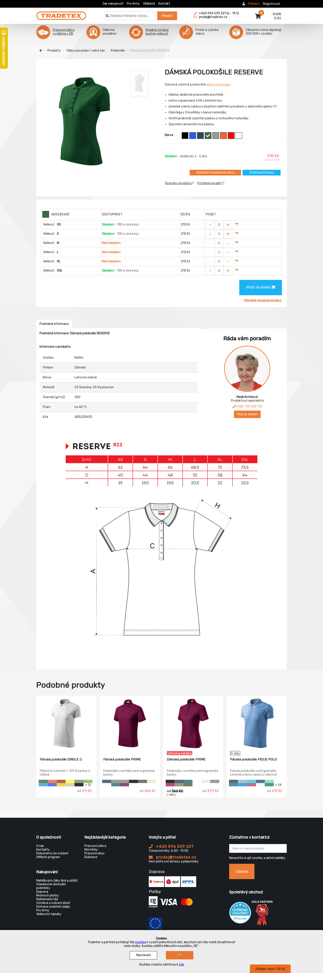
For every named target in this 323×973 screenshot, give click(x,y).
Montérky (91, 849)
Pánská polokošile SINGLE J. (61, 759)
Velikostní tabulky (48, 914)
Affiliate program (48, 857)
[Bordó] (61, 781)
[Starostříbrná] (124, 781)
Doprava (42, 892)
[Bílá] (239, 135)
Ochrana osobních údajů (53, 907)
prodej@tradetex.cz (175, 857)
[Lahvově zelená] (208, 135)
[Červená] (231, 135)
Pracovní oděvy (95, 846)
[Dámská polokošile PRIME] (193, 723)
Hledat (167, 16)
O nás (40, 846)
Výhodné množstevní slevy (215, 172)
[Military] (142, 781)
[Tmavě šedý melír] (215, 135)
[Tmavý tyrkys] (233, 784)
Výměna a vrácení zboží (53, 903)
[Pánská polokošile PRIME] (130, 723)
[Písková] (69, 784)
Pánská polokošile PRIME (122, 759)
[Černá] (185, 135)
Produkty (54, 50)
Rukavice (90, 857)
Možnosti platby (47, 895)
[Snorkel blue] (43, 784)
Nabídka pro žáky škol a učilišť (56, 880)
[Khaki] (78, 781)
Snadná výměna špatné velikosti (157, 32)
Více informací (218, 84)
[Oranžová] (223, 135)
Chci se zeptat (247, 414)
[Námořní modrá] (200, 135)
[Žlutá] (61, 784)
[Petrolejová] (115, 784)
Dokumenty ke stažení (52, 853)
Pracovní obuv (94, 853)
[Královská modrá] (192, 135)
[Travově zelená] (88, 781)
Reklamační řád (47, 899)
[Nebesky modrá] (242, 781)
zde (181, 964)
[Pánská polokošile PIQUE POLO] (257, 723)
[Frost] (260, 784)
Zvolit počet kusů (261, 172)
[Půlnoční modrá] (260, 781)
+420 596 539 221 (174, 846)
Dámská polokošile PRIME (186, 759)
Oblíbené (149, 3)
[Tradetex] (61, 13)
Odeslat (242, 871)
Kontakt (164, 3)
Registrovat (271, 4)
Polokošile (118, 50)
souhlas (140, 942)
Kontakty (43, 849)
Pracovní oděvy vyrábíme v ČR (64, 32)
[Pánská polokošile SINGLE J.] (66, 723)
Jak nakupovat (112, 3)
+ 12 (88, 784)
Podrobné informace (54, 324)
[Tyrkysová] (251, 781)
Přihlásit (254, 4)
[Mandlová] (151, 781)
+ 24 (278, 784)
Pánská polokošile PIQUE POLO (253, 759)
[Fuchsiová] (124, 784)
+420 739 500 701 (249, 406)
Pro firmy (133, 3)
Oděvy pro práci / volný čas (86, 50)
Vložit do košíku (258, 287)
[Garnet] (251, 784)
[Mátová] (269, 781)
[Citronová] (69, 781)
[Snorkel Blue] (242, 784)
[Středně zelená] (269, 784)
